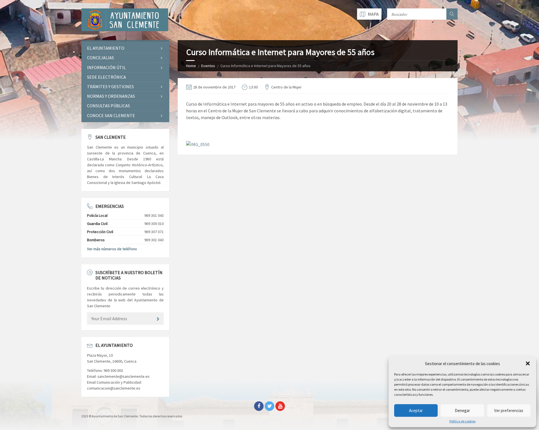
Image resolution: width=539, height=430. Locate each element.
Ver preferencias (508, 410)
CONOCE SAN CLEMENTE (111, 115)
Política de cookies (462, 421)
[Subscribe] (158, 319)
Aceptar (416, 410)
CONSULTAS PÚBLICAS (108, 105)
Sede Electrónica (106, 77)
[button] (528, 363)
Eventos (208, 65)
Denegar (462, 410)
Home (191, 65)
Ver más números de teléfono (112, 248)
